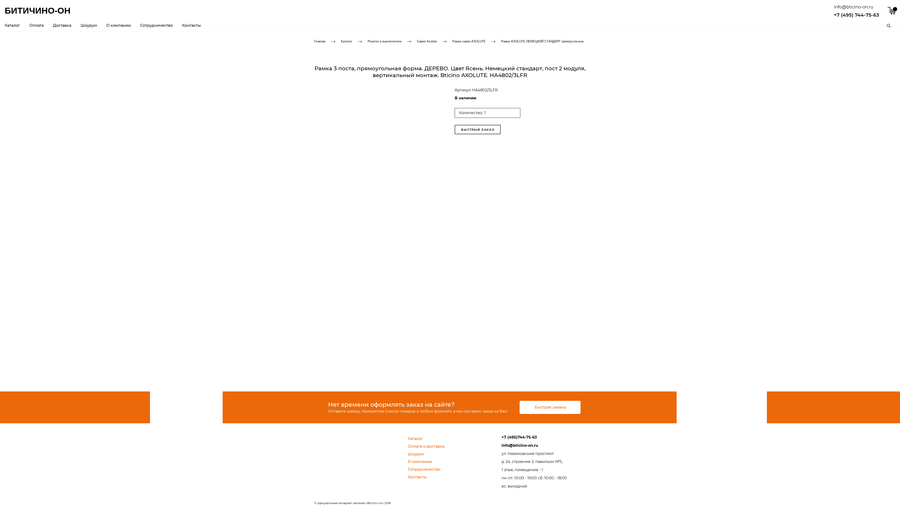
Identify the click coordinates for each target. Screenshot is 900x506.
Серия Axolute (427, 41)
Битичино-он (38, 10)
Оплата (36, 25)
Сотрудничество (156, 25)
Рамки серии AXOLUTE (469, 41)
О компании (118, 25)
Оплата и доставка (426, 446)
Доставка (62, 25)
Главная (320, 41)
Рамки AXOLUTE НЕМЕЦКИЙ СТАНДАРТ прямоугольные (542, 41)
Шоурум (89, 25)
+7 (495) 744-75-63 (856, 15)
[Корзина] (891, 11)
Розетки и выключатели (384, 41)
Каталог (12, 25)
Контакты (191, 25)
